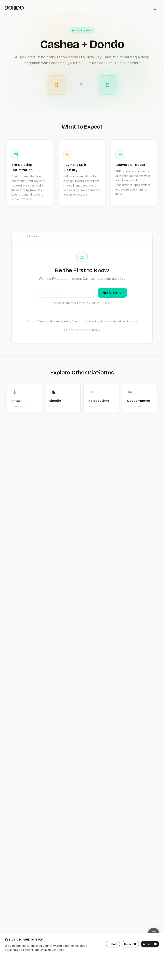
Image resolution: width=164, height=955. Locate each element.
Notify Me (110, 293)
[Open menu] (155, 8)
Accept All (150, 944)
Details (113, 944)
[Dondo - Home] (14, 8)
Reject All (130, 944)
